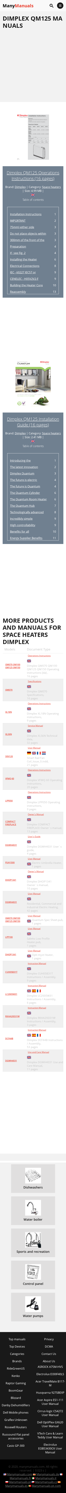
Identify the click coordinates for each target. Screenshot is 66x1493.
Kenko (16, 1376)
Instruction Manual (37, 963)
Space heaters (51, 187)
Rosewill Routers (16, 1427)
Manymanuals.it (45, 1478)
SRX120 (9, 756)
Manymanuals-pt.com (46, 1486)
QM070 (8, 689)
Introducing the (20, 460)
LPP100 (9, 937)
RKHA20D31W (12, 1016)
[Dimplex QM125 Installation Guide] (33, 386)
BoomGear (16, 1390)
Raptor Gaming (16, 1383)
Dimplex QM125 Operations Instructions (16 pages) (33, 175)
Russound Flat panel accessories (15, 1436)
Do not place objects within (28, 234)
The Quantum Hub (22, 506)
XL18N (8, 712)
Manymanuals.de (47, 1474)
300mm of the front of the (27, 240)
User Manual (34, 747)
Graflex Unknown (15, 1420)
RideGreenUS (16, 1368)
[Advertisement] (33, 65)
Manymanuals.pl (20, 1482)
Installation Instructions (26, 214)
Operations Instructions (39, 655)
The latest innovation (24, 467)
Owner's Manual (36, 814)
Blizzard (16, 1398)
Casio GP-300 (15, 1446)
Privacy (49, 1339)
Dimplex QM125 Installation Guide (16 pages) (33, 422)
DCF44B (9, 1038)
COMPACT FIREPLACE (10, 823)
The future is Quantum (25, 486)
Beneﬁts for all (19, 532)
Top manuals (17, 1339)
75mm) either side (22, 227)
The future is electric (23, 480)
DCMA (49, 1346)
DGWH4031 (11, 845)
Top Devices (17, 1346)
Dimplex (20, 187)
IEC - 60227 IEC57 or (23, 272)
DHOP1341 (10, 879)
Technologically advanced (27, 512)
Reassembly (18, 292)
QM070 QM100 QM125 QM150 (12, 666)
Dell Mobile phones (16, 1412)
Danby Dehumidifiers (16, 1405)
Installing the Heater (23, 259)
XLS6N (8, 734)
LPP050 (9, 800)
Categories (17, 1354)
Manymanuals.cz (46, 1482)
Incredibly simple (21, 519)
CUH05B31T (11, 971)
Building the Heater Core (26, 285)
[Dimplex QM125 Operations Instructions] (33, 139)
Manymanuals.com (19, 1474)
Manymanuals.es (16, 1486)
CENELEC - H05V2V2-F (24, 279)
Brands (17, 1361)
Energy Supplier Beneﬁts (26, 538)
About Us (49, 1361)
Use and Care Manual (38, 1052)
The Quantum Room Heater (28, 499)
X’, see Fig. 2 (18, 253)
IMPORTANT (18, 221)
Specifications (34, 681)
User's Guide (34, 836)
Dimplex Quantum (22, 473)
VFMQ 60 (9, 778)
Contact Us (49, 1354)
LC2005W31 (11, 994)
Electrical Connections (24, 266)
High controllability (22, 525)
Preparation (18, 246)
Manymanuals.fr (20, 1478)
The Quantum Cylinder (25, 493)
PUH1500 (10, 862)
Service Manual (35, 725)
